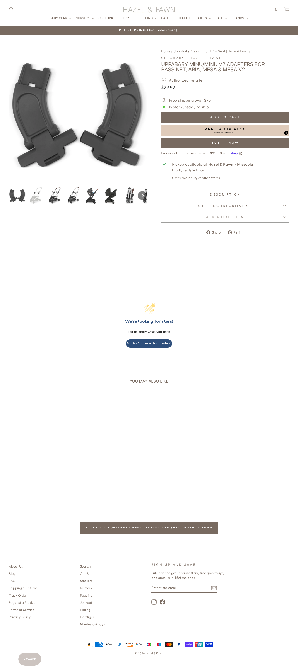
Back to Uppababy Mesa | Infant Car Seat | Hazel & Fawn (152, 527)
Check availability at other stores (196, 178)
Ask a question (225, 217)
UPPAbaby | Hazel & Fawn (191, 58)
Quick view (42, 455)
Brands (238, 18)
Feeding (147, 18)
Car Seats (87, 573)
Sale (219, 18)
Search (85, 566)
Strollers (86, 581)
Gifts (203, 18)
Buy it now (225, 143)
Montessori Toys (92, 624)
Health (184, 18)
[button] (17, 195)
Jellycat (86, 602)
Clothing (106, 18)
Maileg (85, 610)
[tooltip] (286, 133)
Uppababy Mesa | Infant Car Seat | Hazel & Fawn (210, 51)
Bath (165, 18)
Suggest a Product (23, 602)
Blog (12, 573)
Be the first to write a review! (149, 343)
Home (166, 51)
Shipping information (225, 206)
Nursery (83, 18)
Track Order (18, 595)
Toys (127, 18)
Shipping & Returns (23, 588)
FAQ (12, 581)
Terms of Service (21, 610)
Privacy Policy (20, 617)
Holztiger (87, 617)
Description (225, 194)
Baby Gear (59, 18)
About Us (16, 566)
